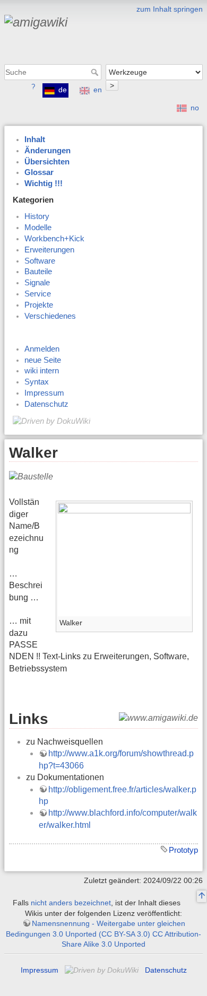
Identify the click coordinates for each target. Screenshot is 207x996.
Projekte (38, 305)
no (195, 107)
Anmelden (41, 349)
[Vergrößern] (185, 621)
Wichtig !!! (43, 183)
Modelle (37, 227)
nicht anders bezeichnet (71, 902)
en (97, 89)
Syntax (36, 382)
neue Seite (42, 360)
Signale (37, 282)
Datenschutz (46, 404)
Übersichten (47, 162)
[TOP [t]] (201, 897)
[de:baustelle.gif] (31, 476)
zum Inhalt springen (169, 9)
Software (39, 261)
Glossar (39, 172)
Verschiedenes (50, 316)
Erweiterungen (49, 250)
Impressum (44, 393)
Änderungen (47, 150)
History (36, 216)
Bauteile (38, 271)
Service (37, 294)
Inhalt (34, 139)
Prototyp (183, 849)
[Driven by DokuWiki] (51, 420)
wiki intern (41, 370)
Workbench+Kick (54, 238)
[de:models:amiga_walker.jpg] (124, 558)
